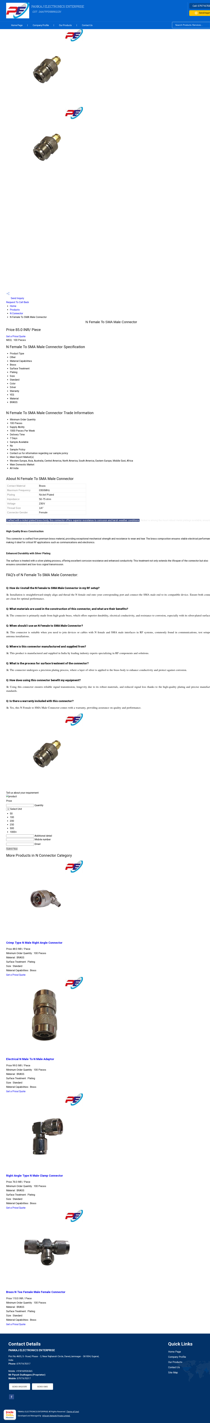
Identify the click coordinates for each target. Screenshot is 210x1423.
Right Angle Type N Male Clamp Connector (34, 1175)
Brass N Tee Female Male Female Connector (35, 1292)
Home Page (17, 25)
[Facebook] (11, 1398)
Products (15, 309)
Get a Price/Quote (16, 336)
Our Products (65, 25)
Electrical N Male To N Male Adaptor (30, 1059)
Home (13, 306)
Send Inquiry (17, 298)
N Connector (16, 313)
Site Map (173, 1372)
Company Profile (41, 25)
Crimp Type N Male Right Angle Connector (34, 942)
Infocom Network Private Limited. (56, 1416)
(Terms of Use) (72, 1412)
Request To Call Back (17, 302)
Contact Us (87, 25)
